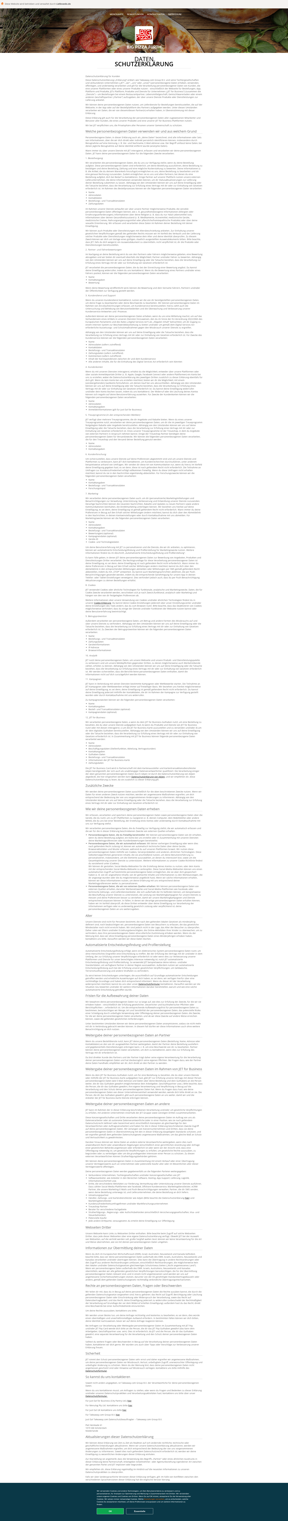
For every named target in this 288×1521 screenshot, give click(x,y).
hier (187, 1198)
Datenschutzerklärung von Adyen (148, 776)
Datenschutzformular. (97, 1396)
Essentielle (139, 1511)
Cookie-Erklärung (102, 602)
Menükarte (116, 14)
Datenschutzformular (149, 984)
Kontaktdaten (156, 14)
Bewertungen (135, 14)
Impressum (174, 14)
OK (110, 1511)
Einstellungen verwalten (154, 1499)
